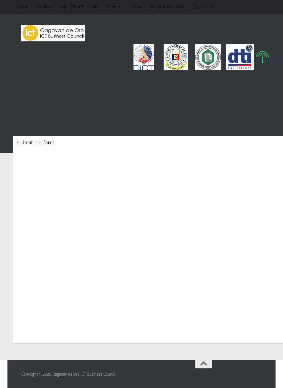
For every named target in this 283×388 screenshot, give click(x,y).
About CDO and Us (168, 6)
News (137, 6)
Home (22, 6)
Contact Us (203, 6)
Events (113, 6)
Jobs (95, 6)
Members (44, 6)
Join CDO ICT (72, 6)
